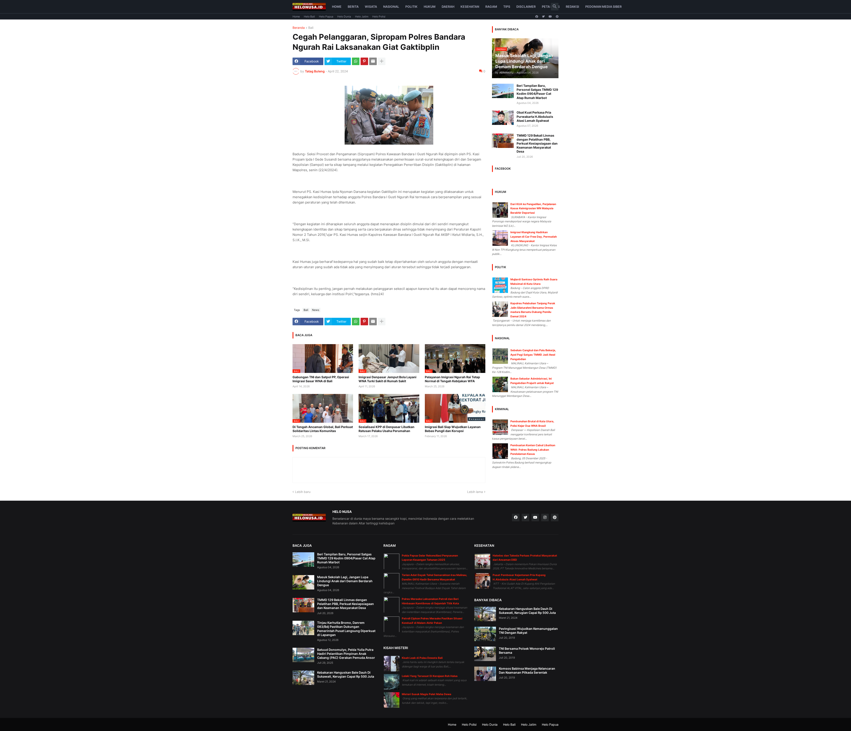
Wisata (371, 6)
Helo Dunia (344, 16)
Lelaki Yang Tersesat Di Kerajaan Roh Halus (430, 676)
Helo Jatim (361, 16)
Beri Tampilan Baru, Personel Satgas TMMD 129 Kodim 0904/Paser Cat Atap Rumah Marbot (537, 92)
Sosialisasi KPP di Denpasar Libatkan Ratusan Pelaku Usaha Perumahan (386, 429)
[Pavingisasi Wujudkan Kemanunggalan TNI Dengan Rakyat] (485, 634)
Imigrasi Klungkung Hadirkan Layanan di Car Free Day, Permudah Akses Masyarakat (533, 236)
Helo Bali (309, 16)
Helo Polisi (378, 16)
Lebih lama (475, 492)
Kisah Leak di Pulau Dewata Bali (422, 657)
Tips (506, 6)
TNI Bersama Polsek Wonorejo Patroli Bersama (527, 650)
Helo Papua (326, 16)
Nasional (391, 6)
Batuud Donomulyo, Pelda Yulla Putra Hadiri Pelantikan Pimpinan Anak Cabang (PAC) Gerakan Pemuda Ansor (346, 653)
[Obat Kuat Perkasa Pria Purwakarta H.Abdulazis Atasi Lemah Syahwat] (503, 118)
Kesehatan (470, 6)
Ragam (491, 6)
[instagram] (545, 517)
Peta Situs (551, 6)
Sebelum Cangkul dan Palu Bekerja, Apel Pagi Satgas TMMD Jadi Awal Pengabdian (533, 355)
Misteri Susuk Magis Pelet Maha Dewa (426, 694)
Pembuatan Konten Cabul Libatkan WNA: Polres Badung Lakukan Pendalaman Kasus (532, 450)
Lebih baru (302, 492)
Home (337, 6)
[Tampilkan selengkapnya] (381, 61)
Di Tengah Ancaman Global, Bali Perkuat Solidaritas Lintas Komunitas (323, 429)
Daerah (448, 6)
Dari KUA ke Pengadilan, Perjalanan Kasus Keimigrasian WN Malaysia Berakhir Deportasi (533, 208)
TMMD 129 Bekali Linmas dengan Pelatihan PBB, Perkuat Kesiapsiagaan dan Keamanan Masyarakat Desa (537, 143)
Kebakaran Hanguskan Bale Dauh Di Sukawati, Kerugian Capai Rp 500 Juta (345, 674)
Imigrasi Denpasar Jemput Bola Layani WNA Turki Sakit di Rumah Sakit (387, 379)
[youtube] (550, 17)
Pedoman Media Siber (603, 6)
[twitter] (543, 17)
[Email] (373, 61)
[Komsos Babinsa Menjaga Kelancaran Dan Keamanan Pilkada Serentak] (485, 674)
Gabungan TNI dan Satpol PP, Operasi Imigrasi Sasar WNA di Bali (321, 379)
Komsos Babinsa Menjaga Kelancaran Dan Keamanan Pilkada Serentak (527, 670)
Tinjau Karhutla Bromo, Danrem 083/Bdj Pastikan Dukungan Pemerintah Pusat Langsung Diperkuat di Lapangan (346, 629)
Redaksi (572, 6)
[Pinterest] (364, 61)
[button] (554, 6)
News (315, 310)
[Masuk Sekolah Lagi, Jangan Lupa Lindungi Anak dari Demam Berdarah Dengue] (303, 582)
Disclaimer (526, 6)
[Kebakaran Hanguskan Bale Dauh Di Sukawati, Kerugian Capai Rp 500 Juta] (303, 678)
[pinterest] (557, 17)
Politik (411, 6)
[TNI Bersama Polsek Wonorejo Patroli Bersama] (485, 654)
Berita (353, 6)
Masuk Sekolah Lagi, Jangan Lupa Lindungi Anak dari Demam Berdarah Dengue (345, 581)
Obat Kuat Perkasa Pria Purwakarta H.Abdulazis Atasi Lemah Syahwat (535, 116)
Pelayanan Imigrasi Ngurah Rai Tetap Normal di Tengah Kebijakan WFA (452, 379)
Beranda (299, 27)
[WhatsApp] (355, 61)
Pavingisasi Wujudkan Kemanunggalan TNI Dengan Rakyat (528, 630)
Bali (310, 27)
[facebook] (536, 17)
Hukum (429, 6)
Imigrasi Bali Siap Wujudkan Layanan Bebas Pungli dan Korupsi (453, 429)
